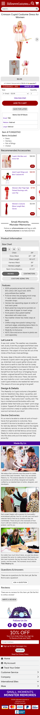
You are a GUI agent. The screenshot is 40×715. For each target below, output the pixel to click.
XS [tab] (4, 249)
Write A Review (9, 600)
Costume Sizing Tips (20, 279)
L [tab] (18, 249)
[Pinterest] (20, 625)
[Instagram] (25, 625)
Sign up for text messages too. (15, 646)
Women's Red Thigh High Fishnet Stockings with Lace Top (20, 190)
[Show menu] (3, 3)
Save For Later (20, 109)
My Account (9, 663)
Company (5, 677)
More (3, 686)
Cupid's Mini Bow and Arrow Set (19, 157)
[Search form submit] (37, 9)
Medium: (6, 122)
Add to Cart (20, 103)
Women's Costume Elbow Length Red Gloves (18, 206)
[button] (37, 3)
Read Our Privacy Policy (20, 654)
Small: (5, 118)
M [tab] (14, 249)
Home (7, 658)
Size (3, 90)
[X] (15, 625)
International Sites (9, 681)
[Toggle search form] (32, 3)
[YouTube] (30, 625)
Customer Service (9, 672)
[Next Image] (37, 39)
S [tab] (9, 249)
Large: (5, 127)
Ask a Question (20, 582)
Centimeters (29, 274)
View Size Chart (20, 98)
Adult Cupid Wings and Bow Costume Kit (20, 173)
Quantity (33, 90)
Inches (11, 274)
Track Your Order (12, 668)
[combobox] (18, 9)
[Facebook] (10, 625)
